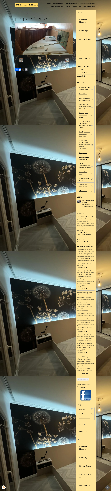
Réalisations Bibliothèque (87, 3)
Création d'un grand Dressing (86, 185)
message (83, 431)
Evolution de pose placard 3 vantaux (85, 99)
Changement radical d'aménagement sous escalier (54, 12)
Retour (44, 60)
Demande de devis (83, 73)
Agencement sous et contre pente (86, 88)
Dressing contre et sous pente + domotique (86, 134)
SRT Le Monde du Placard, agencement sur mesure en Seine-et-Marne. (88, 204)
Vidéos (80, 6)
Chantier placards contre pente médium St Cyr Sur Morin (86, 124)
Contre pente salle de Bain (86, 179)
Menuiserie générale (57, 6)
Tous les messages (83, 379)
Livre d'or (74, 6)
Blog (93, 6)
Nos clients (85, 414)
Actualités (85, 409)
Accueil (49, 3)
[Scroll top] (107, 487)
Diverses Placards (83, 21)
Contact (67, 6)
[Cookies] (4, 487)
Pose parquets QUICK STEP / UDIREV (86, 115)
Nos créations (85, 94)
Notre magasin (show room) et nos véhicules (86, 106)
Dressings (83, 30)
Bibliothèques (85, 39)
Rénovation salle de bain (29, 12)
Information (84, 59)
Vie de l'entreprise (85, 418)
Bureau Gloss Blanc (85, 173)
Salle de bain (87, 6)
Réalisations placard (58, 3)
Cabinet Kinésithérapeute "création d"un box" (86, 165)
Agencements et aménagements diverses (85, 49)
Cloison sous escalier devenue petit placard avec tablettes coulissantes (86, 144)
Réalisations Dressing (72, 3)
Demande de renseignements (82, 77)
